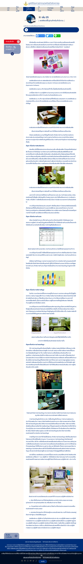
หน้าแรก (8, 9)
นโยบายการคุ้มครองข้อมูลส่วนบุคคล (33, 542)
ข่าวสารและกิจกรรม (50, 9)
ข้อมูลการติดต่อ (72, 9)
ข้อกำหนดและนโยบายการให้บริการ (50, 542)
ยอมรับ (43, 561)
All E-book (39, 9)
